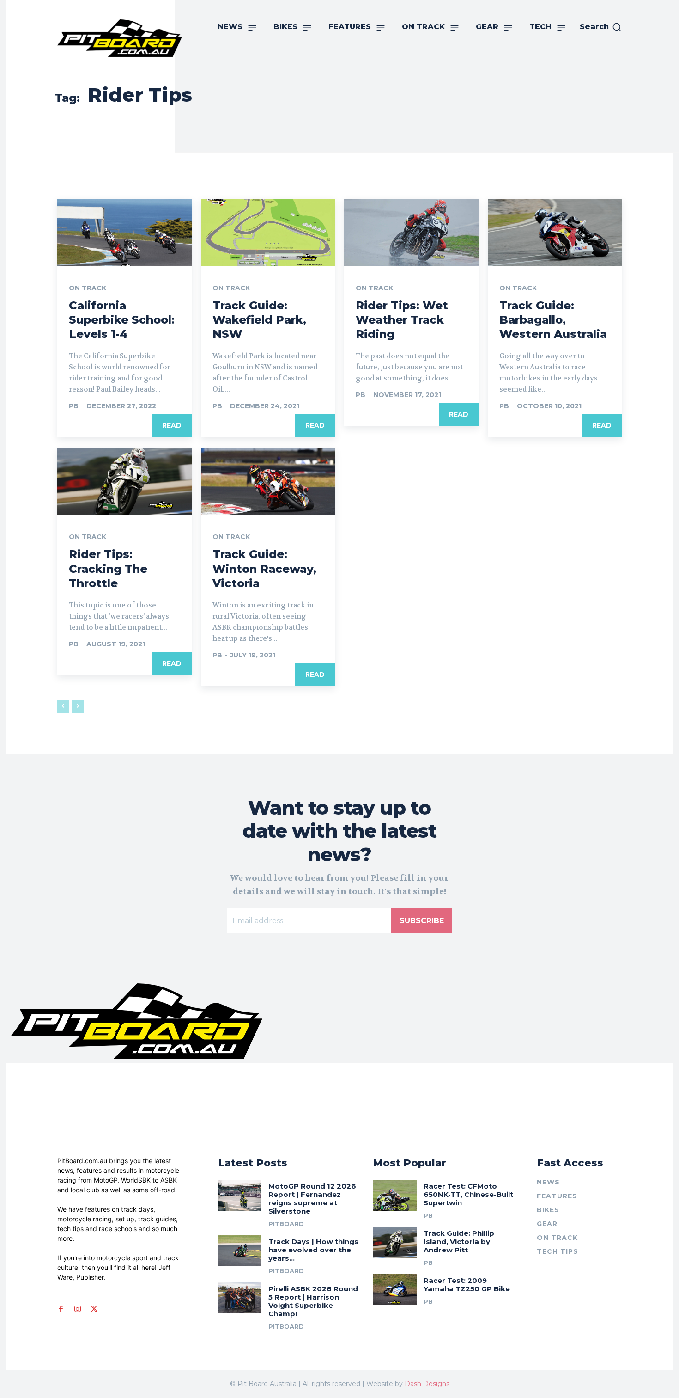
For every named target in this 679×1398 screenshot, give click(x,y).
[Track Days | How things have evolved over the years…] (240, 1250)
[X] (94, 1309)
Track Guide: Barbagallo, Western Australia (553, 320)
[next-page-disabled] (78, 706)
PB (74, 406)
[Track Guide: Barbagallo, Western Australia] (555, 232)
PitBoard (286, 1223)
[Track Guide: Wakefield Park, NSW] (268, 232)
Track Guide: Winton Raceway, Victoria (264, 568)
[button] (601, 27)
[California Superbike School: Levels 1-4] (124, 232)
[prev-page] (63, 706)
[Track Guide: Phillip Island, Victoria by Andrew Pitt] (395, 1242)
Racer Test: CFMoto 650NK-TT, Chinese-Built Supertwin (468, 1194)
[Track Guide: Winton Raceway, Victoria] (268, 481)
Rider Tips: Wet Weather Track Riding (402, 320)
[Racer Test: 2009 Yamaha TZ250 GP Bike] (395, 1289)
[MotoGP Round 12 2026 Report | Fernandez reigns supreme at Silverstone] (240, 1195)
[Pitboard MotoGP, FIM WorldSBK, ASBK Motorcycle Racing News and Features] (119, 38)
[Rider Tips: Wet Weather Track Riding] (411, 232)
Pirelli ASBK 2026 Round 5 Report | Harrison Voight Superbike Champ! (313, 1301)
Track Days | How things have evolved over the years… (313, 1250)
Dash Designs (427, 1384)
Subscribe (422, 920)
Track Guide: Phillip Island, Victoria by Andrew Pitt (459, 1241)
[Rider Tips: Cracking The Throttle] (124, 481)
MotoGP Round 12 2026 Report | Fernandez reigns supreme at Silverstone (312, 1198)
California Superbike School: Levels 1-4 (122, 320)
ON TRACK (87, 288)
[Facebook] (61, 1309)
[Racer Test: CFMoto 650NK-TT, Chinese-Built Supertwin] (395, 1195)
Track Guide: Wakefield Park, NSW (259, 320)
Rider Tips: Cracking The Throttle (108, 568)
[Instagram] (77, 1309)
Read (172, 425)
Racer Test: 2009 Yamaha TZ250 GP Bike (467, 1284)
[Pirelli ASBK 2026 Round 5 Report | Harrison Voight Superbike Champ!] (240, 1297)
